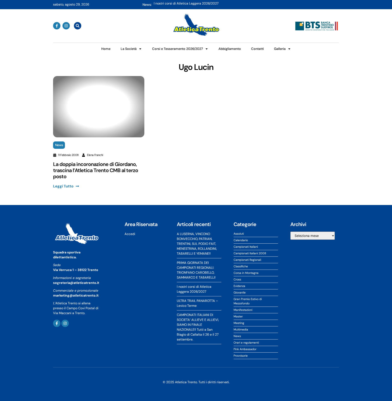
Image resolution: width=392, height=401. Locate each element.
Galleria (280, 49)
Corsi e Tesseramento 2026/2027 (177, 49)
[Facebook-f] (56, 25)
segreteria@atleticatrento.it (76, 283)
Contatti (257, 49)
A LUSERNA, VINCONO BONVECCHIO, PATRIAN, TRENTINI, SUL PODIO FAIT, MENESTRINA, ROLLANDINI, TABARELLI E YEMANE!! (246, 5)
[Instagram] (66, 25)
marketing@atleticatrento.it (76, 295)
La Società (129, 49)
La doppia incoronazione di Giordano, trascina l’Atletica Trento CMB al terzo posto (95, 170)
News (59, 145)
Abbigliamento (229, 49)
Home (105, 49)
